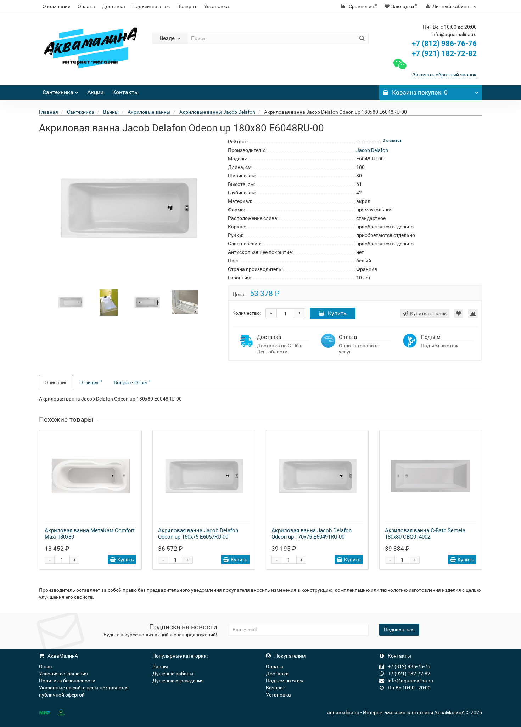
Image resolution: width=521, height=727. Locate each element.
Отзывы (90, 382)
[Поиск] (362, 38)
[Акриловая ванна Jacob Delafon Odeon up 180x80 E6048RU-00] (70, 302)
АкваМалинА (62, 656)
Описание (56, 382)
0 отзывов (392, 140)
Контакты (125, 92)
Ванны (160, 666)
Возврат (187, 6)
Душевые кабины (173, 673)
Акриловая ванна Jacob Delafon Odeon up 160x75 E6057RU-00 (198, 533)
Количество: (246, 313)
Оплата (86, 6)
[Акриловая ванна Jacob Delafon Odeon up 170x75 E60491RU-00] (317, 476)
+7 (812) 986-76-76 (444, 43)
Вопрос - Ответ (132, 382)
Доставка (113, 6)
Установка (216, 6)
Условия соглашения (63, 673)
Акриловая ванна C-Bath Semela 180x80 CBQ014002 (425, 533)
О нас (45, 666)
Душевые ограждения (178, 680)
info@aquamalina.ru (410, 680)
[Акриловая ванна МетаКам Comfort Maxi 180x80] (90, 476)
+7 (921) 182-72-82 (443, 53)
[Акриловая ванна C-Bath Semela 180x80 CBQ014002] (430, 476)
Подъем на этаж (151, 6)
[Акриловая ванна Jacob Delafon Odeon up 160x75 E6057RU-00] (204, 476)
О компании (57, 6)
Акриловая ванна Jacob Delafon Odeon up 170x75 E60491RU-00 (311, 533)
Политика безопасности (67, 680)
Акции (95, 92)
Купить (337, 313)
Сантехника (58, 92)
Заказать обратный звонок (445, 75)
